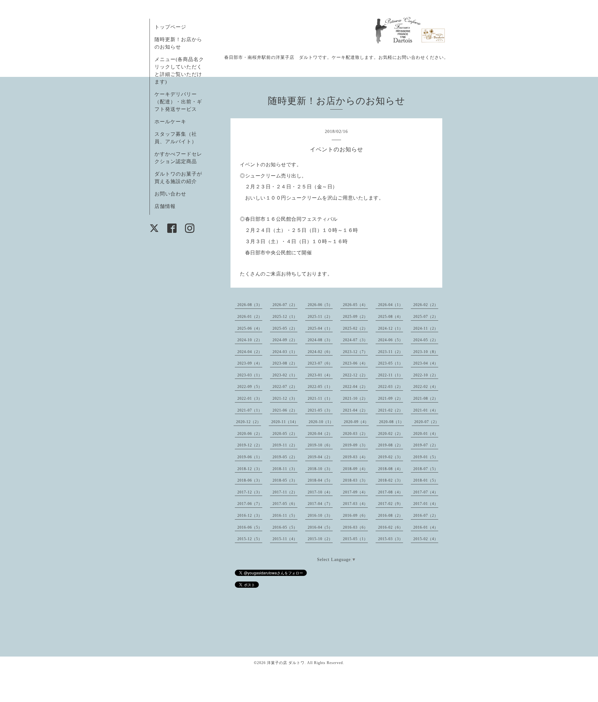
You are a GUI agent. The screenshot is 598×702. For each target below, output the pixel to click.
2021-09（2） (390, 398)
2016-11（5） (285, 515)
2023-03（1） (249, 375)
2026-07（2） (285, 305)
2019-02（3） (390, 457)
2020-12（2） (248, 422)
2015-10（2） (320, 539)
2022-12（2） (355, 375)
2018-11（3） (285, 469)
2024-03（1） (285, 352)
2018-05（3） (285, 480)
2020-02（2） (390, 433)
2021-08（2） (425, 398)
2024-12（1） (390, 328)
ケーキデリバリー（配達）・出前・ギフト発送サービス (178, 102)
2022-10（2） (425, 375)
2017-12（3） (249, 492)
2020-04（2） (320, 433)
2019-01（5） (425, 457)
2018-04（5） (320, 480)
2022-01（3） (249, 398)
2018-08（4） (390, 469)
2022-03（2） (390, 386)
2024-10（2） (249, 340)
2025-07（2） (425, 316)
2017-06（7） (249, 504)
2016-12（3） (249, 515)
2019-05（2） (285, 457)
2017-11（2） (285, 492)
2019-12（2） (249, 445)
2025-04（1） (320, 328)
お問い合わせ (170, 193)
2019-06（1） (249, 457)
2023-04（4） (425, 363)
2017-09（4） (355, 492)
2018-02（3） (390, 480)
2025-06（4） (249, 328)
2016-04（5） (320, 527)
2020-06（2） (249, 433)
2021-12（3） (285, 398)
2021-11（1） (320, 398)
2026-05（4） (355, 305)
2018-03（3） (355, 480)
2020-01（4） (425, 433)
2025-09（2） (355, 316)
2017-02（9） (390, 504)
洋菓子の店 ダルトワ (286, 663)
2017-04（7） (320, 504)
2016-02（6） (390, 527)
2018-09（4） (355, 469)
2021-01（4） (425, 410)
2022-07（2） (285, 386)
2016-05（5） (285, 527)
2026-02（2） (425, 305)
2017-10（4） (320, 492)
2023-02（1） (285, 375)
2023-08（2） (285, 363)
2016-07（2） (425, 515)
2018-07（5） (425, 469)
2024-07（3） (355, 340)
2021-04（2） (355, 410)
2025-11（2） (320, 316)
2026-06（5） (320, 305)
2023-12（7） (355, 352)
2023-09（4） (249, 363)
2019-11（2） (285, 445)
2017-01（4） (425, 504)
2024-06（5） (390, 340)
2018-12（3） (249, 469)
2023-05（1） (390, 363)
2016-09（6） (355, 515)
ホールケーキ (170, 121)
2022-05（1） (320, 386)
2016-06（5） (249, 527)
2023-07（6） (320, 363)
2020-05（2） (285, 433)
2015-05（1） (355, 539)
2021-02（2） (390, 410)
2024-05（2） (425, 340)
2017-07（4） (425, 492)
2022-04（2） (355, 386)
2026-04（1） (390, 305)
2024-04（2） (249, 352)
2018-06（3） (249, 480)
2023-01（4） (320, 375)
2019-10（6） (320, 445)
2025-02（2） (355, 328)
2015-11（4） (285, 539)
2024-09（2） (285, 340)
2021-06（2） (285, 410)
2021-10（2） (355, 398)
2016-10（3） (320, 515)
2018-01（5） (425, 480)
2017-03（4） (355, 504)
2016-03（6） (355, 527)
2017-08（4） (390, 492)
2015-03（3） (390, 539)
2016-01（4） (425, 527)
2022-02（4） (425, 386)
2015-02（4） (425, 539)
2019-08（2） (390, 445)
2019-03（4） (355, 457)
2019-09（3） (355, 445)
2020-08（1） (391, 422)
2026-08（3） (249, 305)
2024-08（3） (320, 340)
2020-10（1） (321, 422)
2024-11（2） (425, 328)
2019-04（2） (320, 457)
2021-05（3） (320, 410)
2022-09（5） (249, 386)
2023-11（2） (390, 352)
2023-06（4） (355, 363)
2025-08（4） (390, 316)
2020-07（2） (426, 422)
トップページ (170, 27)
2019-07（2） (425, 445)
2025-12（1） (285, 316)
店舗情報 (165, 206)
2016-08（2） (390, 515)
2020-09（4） (356, 422)
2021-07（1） (249, 410)
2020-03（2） (355, 433)
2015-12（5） (249, 539)
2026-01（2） (249, 316)
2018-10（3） (320, 469)
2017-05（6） (285, 504)
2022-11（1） (390, 375)
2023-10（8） (425, 352)
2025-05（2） (285, 328)
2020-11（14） (284, 422)
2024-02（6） (320, 352)
